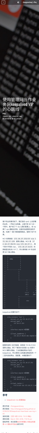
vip (5, 113)
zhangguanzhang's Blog (30, 2)
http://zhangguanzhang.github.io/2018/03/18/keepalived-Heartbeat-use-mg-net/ (19, 411)
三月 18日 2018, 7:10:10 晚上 (21, 416)
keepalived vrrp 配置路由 (16, 400)
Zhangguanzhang (17, 406)
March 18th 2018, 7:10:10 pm (21, 419)
